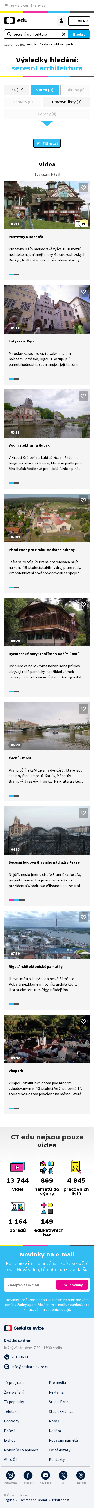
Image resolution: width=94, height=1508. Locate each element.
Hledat (79, 34)
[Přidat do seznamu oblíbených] (83, 187)
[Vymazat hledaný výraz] (63, 34)
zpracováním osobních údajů (46, 1309)
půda (70, 44)
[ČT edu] (15, 22)
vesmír (31, 44)
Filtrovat (50, 143)
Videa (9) (45, 90)
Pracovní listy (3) (66, 102)
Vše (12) (16, 90)
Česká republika (51, 44)
